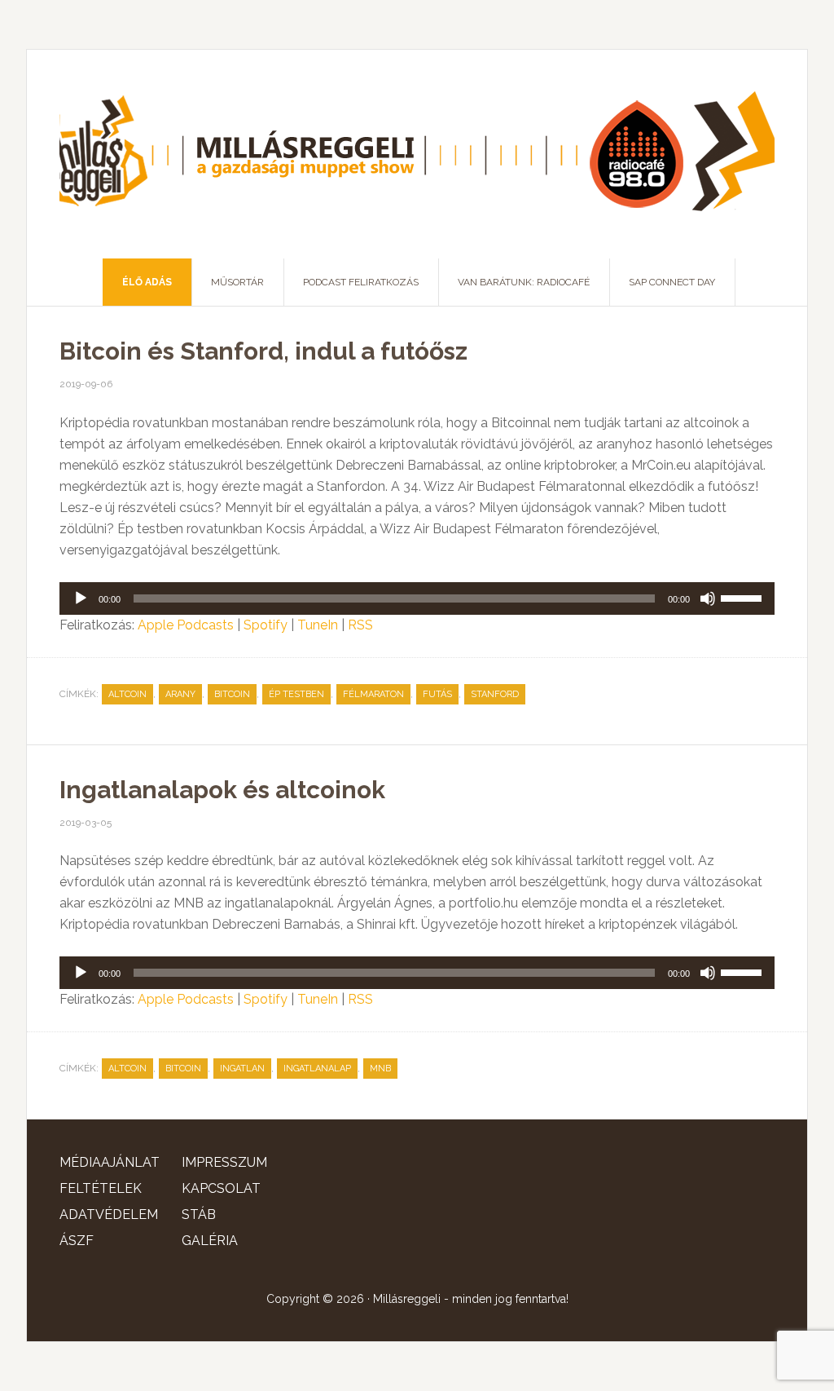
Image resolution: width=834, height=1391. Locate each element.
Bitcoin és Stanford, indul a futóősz (263, 351)
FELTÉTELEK (100, 1188)
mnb (380, 1068)
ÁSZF (76, 1240)
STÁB (199, 1214)
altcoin (127, 694)
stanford (495, 694)
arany (180, 694)
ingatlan (242, 1068)
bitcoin (232, 694)
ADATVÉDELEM (108, 1214)
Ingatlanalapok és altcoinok (222, 789)
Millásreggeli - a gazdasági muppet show (417, 154)
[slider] (743, 597)
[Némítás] (708, 598)
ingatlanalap (317, 1068)
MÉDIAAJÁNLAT (109, 1162)
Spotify (266, 625)
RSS (360, 625)
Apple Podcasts (186, 625)
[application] (417, 598)
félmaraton (373, 694)
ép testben (296, 694)
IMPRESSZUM (224, 1162)
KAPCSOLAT (221, 1188)
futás (437, 694)
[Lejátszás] (80, 598)
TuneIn (317, 625)
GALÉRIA (210, 1240)
